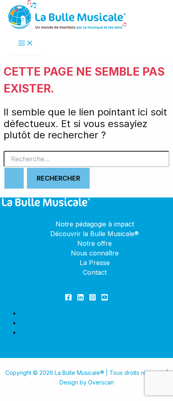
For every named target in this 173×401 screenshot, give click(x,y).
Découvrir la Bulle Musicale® (94, 234)
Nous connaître (95, 253)
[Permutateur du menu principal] (25, 43)
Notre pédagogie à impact (95, 224)
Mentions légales (45, 323)
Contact (95, 272)
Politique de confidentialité (59, 313)
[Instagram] (92, 298)
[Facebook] (68, 298)
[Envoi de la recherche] (14, 178)
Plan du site (38, 332)
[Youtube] (104, 298)
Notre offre (94, 243)
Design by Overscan (87, 382)
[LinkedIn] (80, 298)
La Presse (95, 263)
